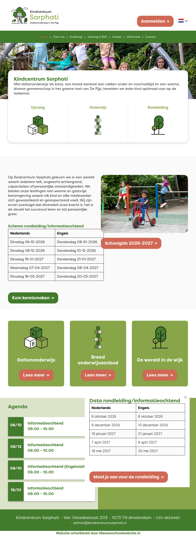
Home (44, 37)
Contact (150, 37)
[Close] (185, 397)
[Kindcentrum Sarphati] (35, 15)
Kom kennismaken (31, 298)
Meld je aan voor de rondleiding (126, 477)
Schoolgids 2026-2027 (129, 243)
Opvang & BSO (97, 37)
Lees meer (34, 375)
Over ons (59, 37)
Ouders (117, 37)
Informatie (133, 37)
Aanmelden (153, 21)
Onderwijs (76, 37)
